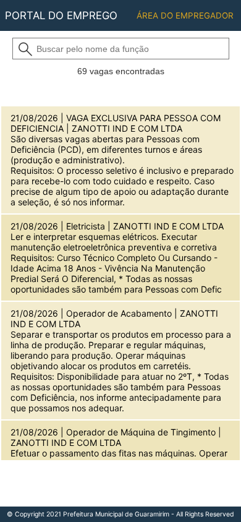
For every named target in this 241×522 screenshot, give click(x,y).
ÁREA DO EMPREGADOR (185, 15)
